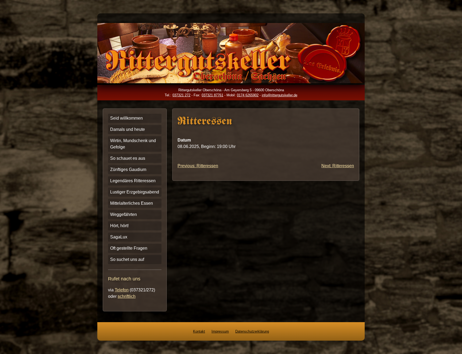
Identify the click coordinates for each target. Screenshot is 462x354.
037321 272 (181, 95)
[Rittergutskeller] (231, 81)
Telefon (122, 290)
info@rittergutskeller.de (279, 95)
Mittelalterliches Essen (131, 203)
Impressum (220, 331)
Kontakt (199, 331)
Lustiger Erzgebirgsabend (134, 192)
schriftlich (127, 296)
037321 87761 (212, 95)
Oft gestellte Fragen (128, 248)
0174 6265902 (248, 95)
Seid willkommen (126, 118)
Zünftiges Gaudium (128, 169)
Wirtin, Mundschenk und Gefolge (133, 143)
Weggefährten (123, 214)
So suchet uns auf (127, 259)
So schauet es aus (127, 158)
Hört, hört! (119, 225)
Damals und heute (127, 129)
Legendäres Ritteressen (133, 180)
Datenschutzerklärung (252, 331)
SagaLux (118, 237)
